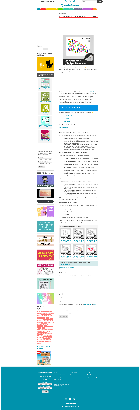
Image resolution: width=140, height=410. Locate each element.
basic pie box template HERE (88, 91)
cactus (46, 313)
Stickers (40, 335)
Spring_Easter (50, 333)
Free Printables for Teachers (59, 374)
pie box (61, 268)
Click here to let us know (65, 264)
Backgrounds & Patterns (51, 8)
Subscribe (41, 166)
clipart (39, 315)
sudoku (45, 335)
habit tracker (44, 324)
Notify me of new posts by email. (67, 313)
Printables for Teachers (68, 8)
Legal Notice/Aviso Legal (92, 377)
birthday (39, 313)
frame (51, 322)
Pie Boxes (66, 118)
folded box (47, 322)
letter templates (50, 326)
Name (60, 294)
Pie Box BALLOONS (63, 127)
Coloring (59, 8)
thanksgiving (49, 335)
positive (45, 331)
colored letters (46, 315)
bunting (42, 313)
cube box (51, 318)
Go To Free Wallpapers (45, 201)
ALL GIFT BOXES (68, 115)
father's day (39, 322)
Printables (42, 8)
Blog (92, 8)
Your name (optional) (43, 161)
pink (42, 331)
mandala (39, 327)
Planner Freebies (85, 8)
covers (47, 318)
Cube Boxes (67, 120)
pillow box (38, 331)
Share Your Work (73, 372)
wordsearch (39, 343)
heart (45, 326)
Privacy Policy (87, 304)
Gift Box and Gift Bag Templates (78, 12)
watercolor (46, 339)
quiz (49, 331)
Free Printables (65, 12)
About (71, 377)
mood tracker (41, 329)
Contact (88, 372)
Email (60, 297)
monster (43, 327)
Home (60, 12)
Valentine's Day (47, 337)
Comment (61, 278)
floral (43, 322)
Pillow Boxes (67, 117)
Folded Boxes (67, 121)
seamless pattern (42, 333)
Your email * (41, 157)
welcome (50, 341)
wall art (40, 339)
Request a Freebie (74, 370)
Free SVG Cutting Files (58, 377)
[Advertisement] (78, 27)
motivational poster (48, 329)
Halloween (40, 326)
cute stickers (40, 320)
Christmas (50, 313)
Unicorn (40, 337)
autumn (47, 311)
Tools (38, 8)
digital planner (48, 320)
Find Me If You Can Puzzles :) (43, 347)
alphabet (43, 311)
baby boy (50, 311)
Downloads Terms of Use (92, 370)
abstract (39, 311)
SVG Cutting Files (78, 8)
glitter (39, 324)
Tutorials (95, 8)
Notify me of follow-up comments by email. (70, 310)
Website (60, 301)
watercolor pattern (42, 341)
